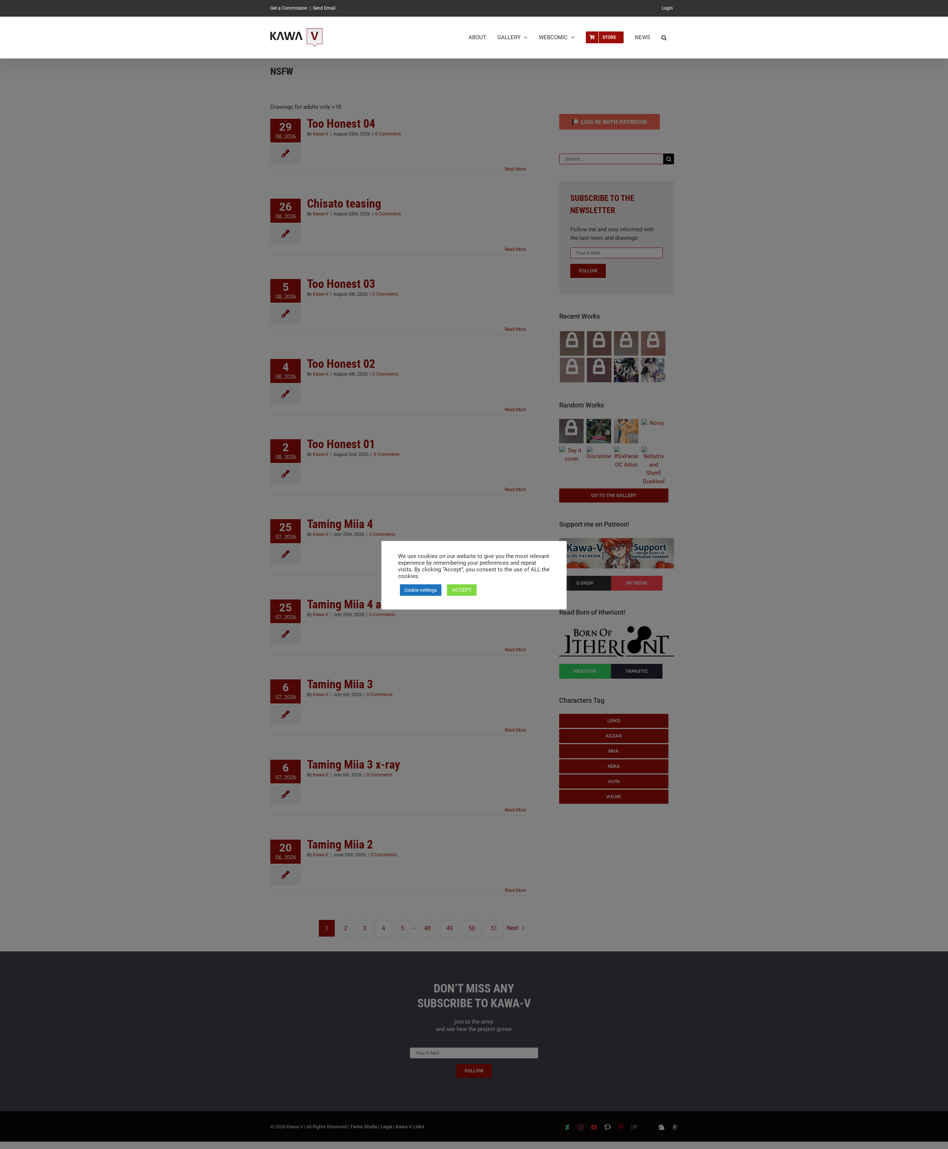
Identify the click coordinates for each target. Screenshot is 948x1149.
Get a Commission (288, 8)
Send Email (324, 8)
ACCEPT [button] (461, 590)
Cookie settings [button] (420, 590)
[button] (664, 37)
